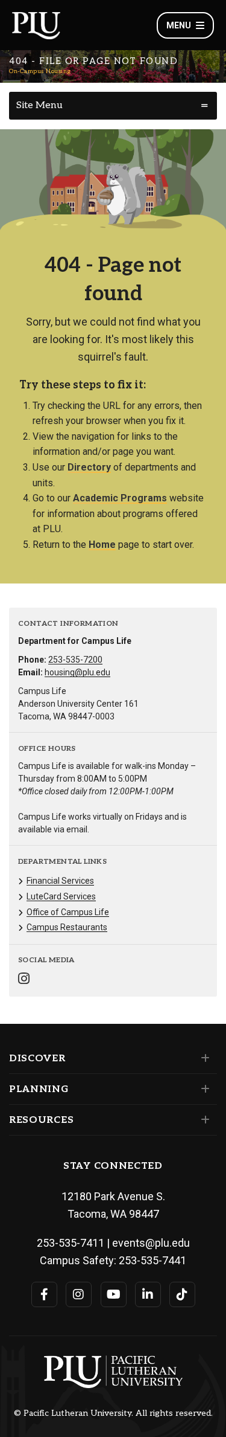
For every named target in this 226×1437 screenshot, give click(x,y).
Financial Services (60, 881)
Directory (89, 467)
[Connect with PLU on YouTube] (114, 1294)
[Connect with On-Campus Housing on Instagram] (24, 980)
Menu (178, 25)
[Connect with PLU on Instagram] (79, 1294)
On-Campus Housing (40, 71)
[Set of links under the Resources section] (203, 1120)
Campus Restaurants (67, 927)
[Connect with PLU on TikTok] (182, 1294)
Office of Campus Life (68, 912)
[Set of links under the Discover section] (203, 1058)
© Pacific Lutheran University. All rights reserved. (113, 1413)
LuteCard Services (61, 896)
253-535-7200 (75, 659)
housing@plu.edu (77, 672)
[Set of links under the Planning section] (203, 1089)
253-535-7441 (152, 1260)
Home (102, 544)
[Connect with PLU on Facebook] (44, 1294)
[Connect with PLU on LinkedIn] (148, 1294)
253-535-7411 (70, 1242)
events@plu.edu (151, 1242)
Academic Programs (120, 498)
